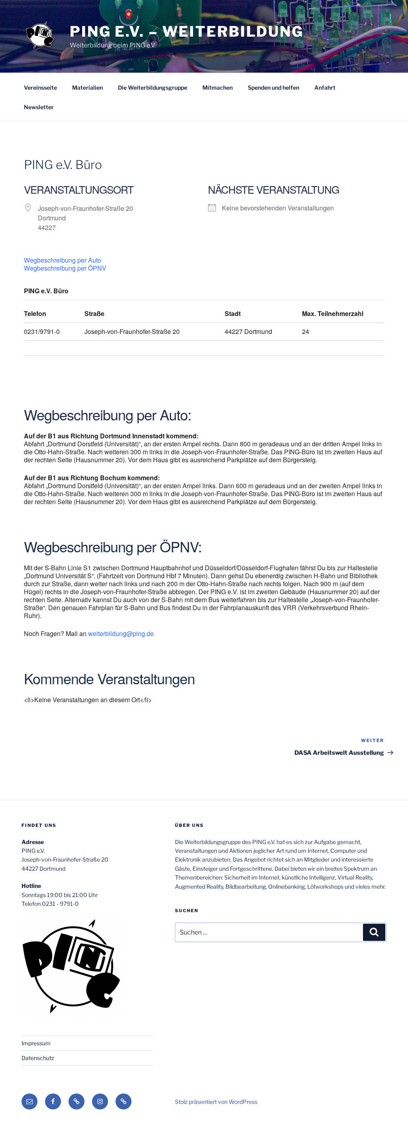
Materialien (87, 87)
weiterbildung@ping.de (121, 633)
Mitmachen (217, 87)
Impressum (36, 1043)
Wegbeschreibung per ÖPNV (65, 268)
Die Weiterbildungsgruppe (152, 87)
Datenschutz (38, 1057)
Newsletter (39, 107)
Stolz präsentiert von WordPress (216, 1101)
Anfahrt (324, 87)
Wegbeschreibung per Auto (62, 260)
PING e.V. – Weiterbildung (187, 31)
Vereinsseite (40, 87)
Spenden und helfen (273, 87)
